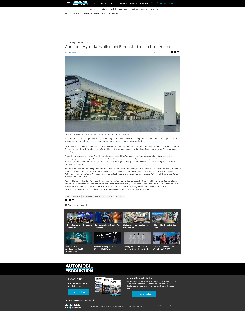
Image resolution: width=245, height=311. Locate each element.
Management (91, 9)
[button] (68, 242)
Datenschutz (96, 306)
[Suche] (152, 3)
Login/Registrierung (166, 3)
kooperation (87, 196)
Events (95, 3)
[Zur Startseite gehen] (80, 3)
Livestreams (104, 3)
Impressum (104, 306)
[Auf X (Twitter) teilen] (175, 52)
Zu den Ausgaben (144, 294)
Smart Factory (123, 9)
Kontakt (137, 306)
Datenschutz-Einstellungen (126, 306)
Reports (132, 3)
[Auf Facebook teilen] (172, 52)
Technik (113, 9)
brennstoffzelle (107, 196)
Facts (141, 306)
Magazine (123, 3)
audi (67, 196)
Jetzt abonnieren (78, 292)
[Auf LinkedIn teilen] (178, 52)
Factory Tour (154, 9)
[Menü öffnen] (68, 3)
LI (93, 300)
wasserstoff (120, 196)
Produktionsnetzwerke (139, 9)
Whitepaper (144, 3)
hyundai (97, 196)
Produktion (104, 9)
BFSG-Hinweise (112, 306)
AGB (90, 306)
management (76, 196)
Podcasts (114, 3)
